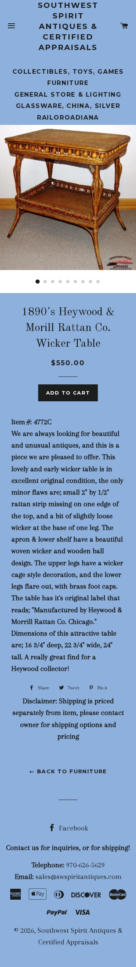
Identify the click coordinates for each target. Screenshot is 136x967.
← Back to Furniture (68, 771)
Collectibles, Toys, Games (68, 71)
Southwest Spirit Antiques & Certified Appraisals (68, 26)
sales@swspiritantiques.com (78, 877)
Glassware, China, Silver (68, 105)
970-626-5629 (85, 865)
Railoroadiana (68, 117)
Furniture (67, 83)
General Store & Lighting (67, 94)
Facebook (72, 828)
